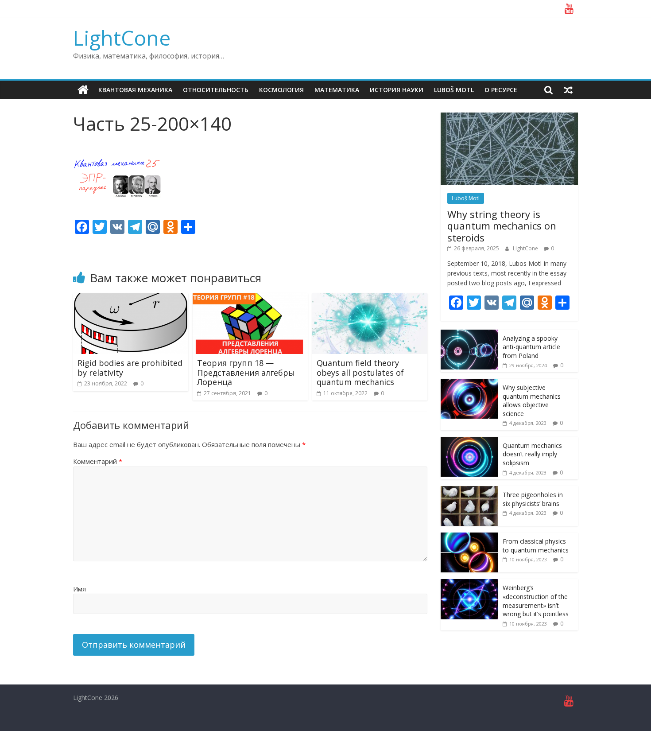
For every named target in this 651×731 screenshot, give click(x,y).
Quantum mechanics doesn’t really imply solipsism (532, 454)
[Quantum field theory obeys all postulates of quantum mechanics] (369, 298)
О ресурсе (500, 90)
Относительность (215, 90)
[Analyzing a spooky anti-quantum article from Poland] (469, 334)
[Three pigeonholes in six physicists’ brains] (469, 490)
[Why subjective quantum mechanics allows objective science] (469, 383)
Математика (336, 90)
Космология (281, 90)
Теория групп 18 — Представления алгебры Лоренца (246, 372)
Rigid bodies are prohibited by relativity (130, 368)
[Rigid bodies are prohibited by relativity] (130, 298)
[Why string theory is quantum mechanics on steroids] (509, 117)
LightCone (121, 37)
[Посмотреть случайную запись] (568, 90)
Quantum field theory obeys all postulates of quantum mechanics (360, 372)
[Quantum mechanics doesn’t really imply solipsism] (469, 441)
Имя (79, 588)
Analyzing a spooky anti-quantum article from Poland (531, 347)
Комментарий (97, 461)
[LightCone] (83, 90)
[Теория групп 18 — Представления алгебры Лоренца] (250, 298)
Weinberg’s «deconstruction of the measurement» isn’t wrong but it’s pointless (536, 600)
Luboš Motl (454, 90)
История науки (396, 90)
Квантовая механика (135, 90)
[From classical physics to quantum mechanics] (469, 537)
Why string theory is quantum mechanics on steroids (501, 225)
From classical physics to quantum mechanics (536, 545)
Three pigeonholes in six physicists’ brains (533, 499)
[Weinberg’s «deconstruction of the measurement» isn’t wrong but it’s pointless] (469, 583)
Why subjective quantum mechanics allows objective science (532, 400)
